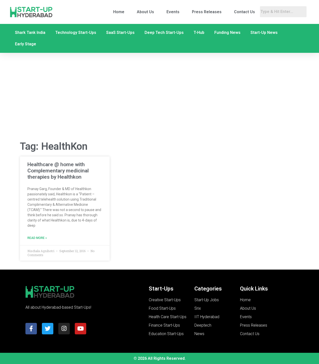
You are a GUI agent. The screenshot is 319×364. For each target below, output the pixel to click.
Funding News (227, 32)
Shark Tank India (30, 32)
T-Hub (199, 32)
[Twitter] (47, 328)
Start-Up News (264, 32)
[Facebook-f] (31, 328)
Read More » (37, 238)
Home (118, 11)
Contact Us (244, 11)
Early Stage (25, 44)
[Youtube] (80, 328)
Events (172, 11)
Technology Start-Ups (75, 32)
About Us (145, 11)
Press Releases (207, 11)
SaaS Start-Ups (120, 32)
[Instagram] (64, 328)
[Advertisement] (159, 97)
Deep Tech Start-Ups (164, 32)
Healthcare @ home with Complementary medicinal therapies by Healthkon (58, 170)
